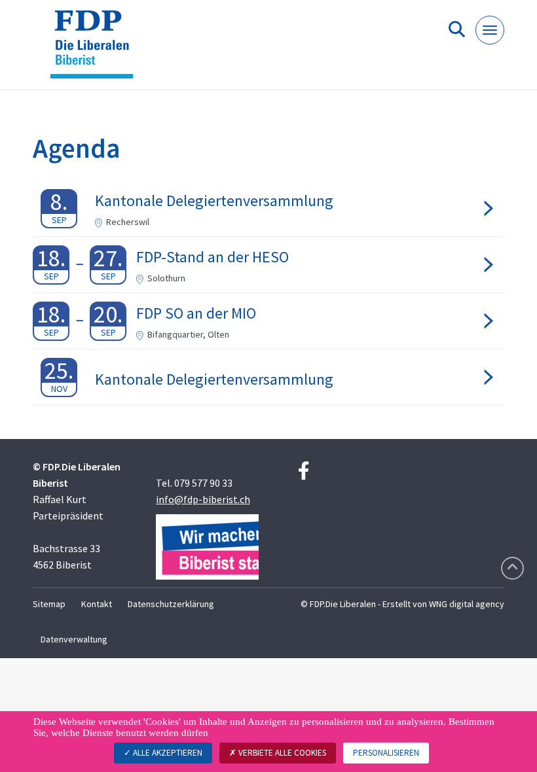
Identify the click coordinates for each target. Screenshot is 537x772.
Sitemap (49, 604)
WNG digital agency (466, 604)
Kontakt (96, 604)
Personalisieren (386, 752)
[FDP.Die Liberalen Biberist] (96, 50)
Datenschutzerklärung (171, 604)
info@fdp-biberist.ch (203, 499)
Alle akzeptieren (166, 752)
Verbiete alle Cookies (281, 752)
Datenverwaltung (74, 639)
